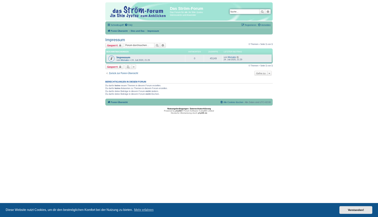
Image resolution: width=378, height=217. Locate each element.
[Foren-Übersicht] (138, 11)
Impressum (115, 40)
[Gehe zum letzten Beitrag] (238, 57)
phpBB (178, 111)
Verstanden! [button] (356, 209)
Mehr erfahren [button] (144, 209)
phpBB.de (202, 113)
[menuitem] (128, 25)
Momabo (125, 60)
